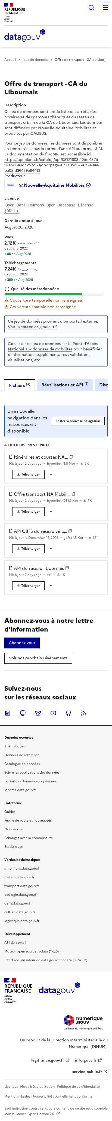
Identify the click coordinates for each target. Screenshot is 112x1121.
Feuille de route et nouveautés (27, 820)
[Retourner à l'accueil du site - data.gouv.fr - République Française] (59, 990)
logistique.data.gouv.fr (21, 920)
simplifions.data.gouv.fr (22, 868)
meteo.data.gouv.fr (19, 877)
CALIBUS (38, 133)
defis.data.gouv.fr (18, 903)
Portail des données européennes (30, 781)
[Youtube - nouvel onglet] (53, 713)
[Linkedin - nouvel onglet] (7, 713)
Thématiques (14, 746)
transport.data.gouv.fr (21, 885)
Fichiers (19, 385)
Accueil (10, 59)
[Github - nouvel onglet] (68, 713)
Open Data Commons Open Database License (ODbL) (49, 207)
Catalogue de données (22, 763)
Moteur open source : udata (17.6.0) (31, 951)
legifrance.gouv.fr (47, 1060)
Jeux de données (35, 59)
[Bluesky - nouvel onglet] (38, 713)
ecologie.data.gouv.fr (21, 894)
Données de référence (21, 755)
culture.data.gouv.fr (19, 912)
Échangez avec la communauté (28, 838)
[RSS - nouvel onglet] (83, 713)
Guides (9, 811)
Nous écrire (13, 829)
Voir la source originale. (30, 327)
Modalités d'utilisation (37, 1086)
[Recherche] (91, 7)
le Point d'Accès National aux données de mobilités (53, 346)
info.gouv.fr (86, 1060)
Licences (11, 1086)
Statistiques (13, 846)
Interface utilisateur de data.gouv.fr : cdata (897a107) (45, 960)
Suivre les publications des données (31, 772)
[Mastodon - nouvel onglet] (22, 713)
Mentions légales (17, 1096)
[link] (28, 474)
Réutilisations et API (64, 384)
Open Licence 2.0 (41, 1113)
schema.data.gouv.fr (20, 790)
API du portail (15, 942)
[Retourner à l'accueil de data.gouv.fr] (24, 35)
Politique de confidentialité (78, 1086)
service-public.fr (87, 1072)
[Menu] (105, 7)
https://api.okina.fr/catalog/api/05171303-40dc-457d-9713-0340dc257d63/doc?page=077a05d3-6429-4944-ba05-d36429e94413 (51, 165)
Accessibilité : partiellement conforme (62, 1096)
